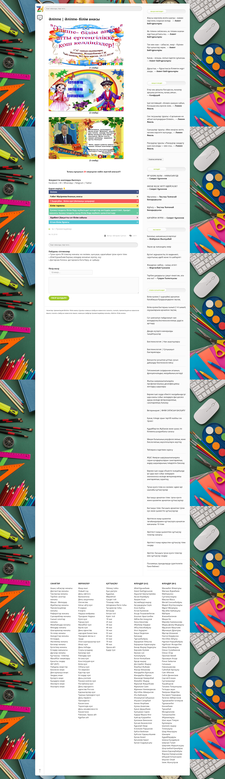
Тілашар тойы (112, 602)
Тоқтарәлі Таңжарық (171, 695)
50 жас (109, 630)
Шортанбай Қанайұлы (172, 748)
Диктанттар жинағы (59, 591)
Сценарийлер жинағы (60, 616)
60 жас (109, 636)
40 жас (109, 627)
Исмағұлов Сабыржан (144, 697)
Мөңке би (166, 619)
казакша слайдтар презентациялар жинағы (94, 313)
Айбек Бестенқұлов (143, 619)
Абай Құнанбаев (141, 588)
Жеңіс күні (83, 644)
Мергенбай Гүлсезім (159, 267)
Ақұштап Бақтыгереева (145, 594)
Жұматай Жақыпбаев (144, 683)
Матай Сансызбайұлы (172, 602)
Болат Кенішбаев (142, 658)
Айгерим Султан (119, 236)
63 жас (109, 639)
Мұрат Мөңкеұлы (170, 608)
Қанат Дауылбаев (142, 709)
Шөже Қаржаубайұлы (172, 751)
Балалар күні (84, 653)
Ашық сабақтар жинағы (61, 588)
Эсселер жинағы (58, 633)
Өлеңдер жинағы (58, 627)
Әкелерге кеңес (57, 683)
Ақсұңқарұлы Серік (143, 605)
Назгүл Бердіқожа (170, 636)
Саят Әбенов (168, 672)
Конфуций (154, 95)
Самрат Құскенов (158, 178)
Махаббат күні (85, 624)
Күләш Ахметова (141, 706)
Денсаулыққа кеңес (59, 672)
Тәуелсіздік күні (85, 706)
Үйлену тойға (112, 588)
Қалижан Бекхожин (143, 720)
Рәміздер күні (84, 655)
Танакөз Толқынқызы (172, 686)
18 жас (109, 619)
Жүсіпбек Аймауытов (143, 692)
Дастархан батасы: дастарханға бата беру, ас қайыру (74, 260)
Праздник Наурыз (86, 616)
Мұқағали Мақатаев (171, 627)
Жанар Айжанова (142, 669)
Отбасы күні (83, 667)
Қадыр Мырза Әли (142, 714)
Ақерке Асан (140, 599)
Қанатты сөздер (57, 661)
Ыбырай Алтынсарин (172, 756)
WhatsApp (68, 183)
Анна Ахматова (141, 622)
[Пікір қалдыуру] (40, 17)
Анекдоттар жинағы (59, 636)
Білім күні (82, 664)
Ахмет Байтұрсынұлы (160, 60)
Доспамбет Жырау (142, 664)
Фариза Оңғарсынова (172, 754)
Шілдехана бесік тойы (116, 605)
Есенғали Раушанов (143, 728)
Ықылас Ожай (168, 759)
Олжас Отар (167, 653)
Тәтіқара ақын (168, 689)
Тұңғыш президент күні (89, 695)
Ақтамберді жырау (142, 602)
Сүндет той (111, 599)
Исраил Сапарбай (142, 700)
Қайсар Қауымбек (142, 717)
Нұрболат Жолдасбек (172, 644)
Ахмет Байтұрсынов (143, 591)
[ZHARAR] (40, 8)
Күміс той (110, 616)
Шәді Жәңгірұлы (169, 731)
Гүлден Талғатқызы (167, 278)
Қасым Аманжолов (143, 723)
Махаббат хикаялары (60, 658)
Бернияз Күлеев (141, 650)
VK (60, 183)
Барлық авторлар (155, 159)
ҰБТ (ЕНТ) (54, 664)
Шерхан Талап (168, 742)
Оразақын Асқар (169, 658)
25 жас (109, 622)
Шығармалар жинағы (60, 630)
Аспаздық (54, 639)
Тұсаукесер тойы (114, 608)
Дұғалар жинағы (58, 653)
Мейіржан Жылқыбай (160, 239)
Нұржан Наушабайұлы (172, 641)
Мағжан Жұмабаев (170, 591)
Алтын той (111, 613)
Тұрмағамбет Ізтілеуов (172, 700)
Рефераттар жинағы (59, 613)
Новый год (83, 591)
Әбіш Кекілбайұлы (142, 627)
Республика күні (85, 683)
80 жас (109, 644)
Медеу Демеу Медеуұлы (173, 624)
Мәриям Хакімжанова (172, 622)
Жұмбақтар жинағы (59, 605)
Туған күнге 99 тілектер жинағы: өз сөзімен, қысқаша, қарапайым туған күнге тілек (88, 254)
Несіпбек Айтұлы (170, 639)
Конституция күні (86, 661)
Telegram (79, 183)
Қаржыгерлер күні (86, 692)
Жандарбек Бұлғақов (144, 672)
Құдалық (110, 594)
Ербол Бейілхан (141, 731)
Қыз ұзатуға (111, 591)
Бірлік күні (83, 627)
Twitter (88, 183)
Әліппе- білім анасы (118, 313)
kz (53, 229)
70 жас (109, 641)
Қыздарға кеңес (57, 681)
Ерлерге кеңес (57, 678)
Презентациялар (64, 229)
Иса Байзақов (140, 695)
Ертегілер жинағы (58, 647)
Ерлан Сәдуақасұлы (143, 742)
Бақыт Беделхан (141, 633)
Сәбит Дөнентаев (170, 675)
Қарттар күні (84, 672)
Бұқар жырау (140, 661)
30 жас (109, 624)
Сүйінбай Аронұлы (170, 669)
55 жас (109, 633)
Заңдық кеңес (56, 675)
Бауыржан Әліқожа (143, 641)
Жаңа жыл (83, 588)
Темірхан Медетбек (171, 692)
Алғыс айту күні (85, 605)
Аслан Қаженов (141, 610)
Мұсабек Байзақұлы (171, 610)
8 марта (81, 610)
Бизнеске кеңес (57, 669)
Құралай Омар (141, 726)
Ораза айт (111, 647)
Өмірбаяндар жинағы (60, 624)
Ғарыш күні (83, 622)
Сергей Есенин (169, 678)
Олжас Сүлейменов (171, 650)
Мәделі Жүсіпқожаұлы (172, 605)
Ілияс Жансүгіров (170, 762)
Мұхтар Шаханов (170, 633)
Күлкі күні (82, 619)
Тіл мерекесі (84, 669)
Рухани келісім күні (87, 681)
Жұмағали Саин (141, 686)
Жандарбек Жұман (142, 675)
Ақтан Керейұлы (141, 596)
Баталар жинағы (58, 644)
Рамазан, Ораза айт (87, 714)
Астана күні (83, 658)
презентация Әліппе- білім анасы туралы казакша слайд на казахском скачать (83, 310)
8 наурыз (82, 608)
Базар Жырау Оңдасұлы (145, 647)
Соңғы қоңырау (85, 650)
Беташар (110, 610)
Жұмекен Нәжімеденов (145, 689)
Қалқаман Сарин (142, 712)
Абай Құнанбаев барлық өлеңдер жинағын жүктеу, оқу (75, 257)
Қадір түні (110, 650)
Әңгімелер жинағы (59, 641)
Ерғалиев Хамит (141, 740)
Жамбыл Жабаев (142, 667)
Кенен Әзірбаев (141, 703)
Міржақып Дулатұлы (171, 630)
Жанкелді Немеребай (144, 678)
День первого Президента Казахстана (84, 700)
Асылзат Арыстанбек (143, 616)
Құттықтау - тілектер (59, 655)
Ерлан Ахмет (140, 737)
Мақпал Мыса (168, 599)
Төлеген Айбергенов (171, 697)
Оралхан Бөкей (169, 655)
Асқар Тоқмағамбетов (144, 613)
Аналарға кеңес (57, 686)
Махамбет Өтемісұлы (171, 588)
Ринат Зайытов (169, 661)
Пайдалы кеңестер (59, 667)
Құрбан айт (83, 717)
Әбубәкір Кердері (142, 624)
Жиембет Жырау (141, 681)
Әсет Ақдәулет (140, 630)
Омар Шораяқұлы (170, 647)
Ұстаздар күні (84, 675)
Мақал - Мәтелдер (58, 602)
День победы (84, 647)
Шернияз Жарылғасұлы (173, 745)
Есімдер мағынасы (59, 650)
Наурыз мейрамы (86, 613)
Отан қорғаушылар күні (89, 641)
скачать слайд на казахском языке (64, 313)
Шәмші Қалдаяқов (170, 740)
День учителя (84, 678)
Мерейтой (111, 596)
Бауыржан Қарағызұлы (145, 644)
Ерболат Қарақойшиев (144, 734)
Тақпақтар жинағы (59, 594)
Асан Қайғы (139, 608)
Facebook (53, 183)
